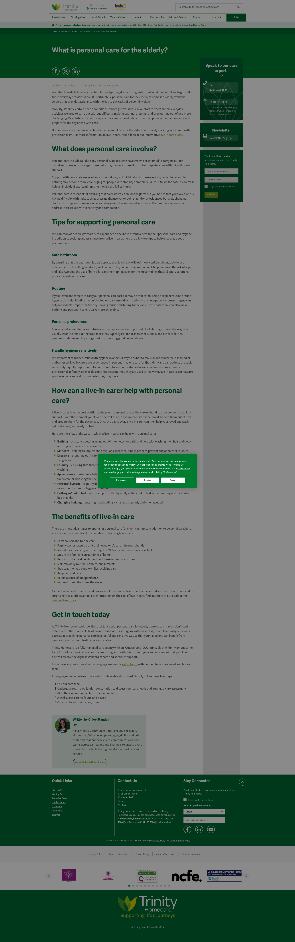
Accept (173, 480)
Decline (147, 480)
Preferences (122, 480)
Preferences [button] (170, 472)
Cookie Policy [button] (183, 468)
